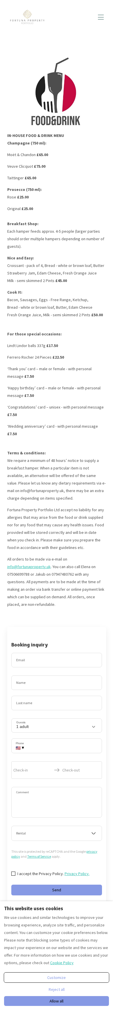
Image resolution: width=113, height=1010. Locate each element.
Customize (56, 977)
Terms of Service (39, 856)
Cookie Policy (62, 962)
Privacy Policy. (77, 873)
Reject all (57, 989)
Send (56, 889)
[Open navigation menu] (101, 17)
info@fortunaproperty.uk (29, 566)
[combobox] (56, 833)
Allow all (56, 1001)
